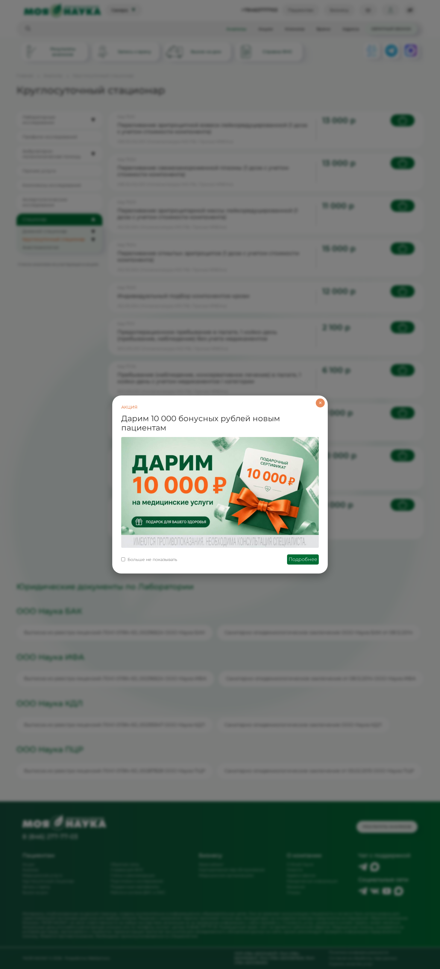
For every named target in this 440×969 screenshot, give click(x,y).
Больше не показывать (152, 559)
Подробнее (303, 559)
